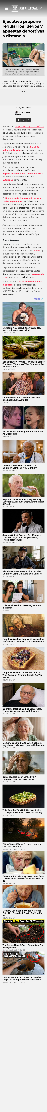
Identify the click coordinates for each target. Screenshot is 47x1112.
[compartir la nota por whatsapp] (23, 120)
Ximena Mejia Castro (22, 113)
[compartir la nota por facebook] (18, 120)
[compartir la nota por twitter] (28, 120)
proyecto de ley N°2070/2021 (29, 126)
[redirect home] (24, 8)
